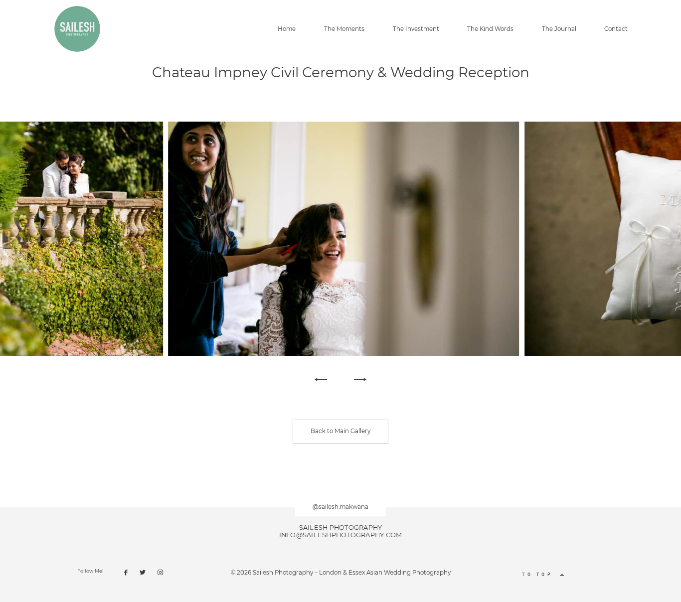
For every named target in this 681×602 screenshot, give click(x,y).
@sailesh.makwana (340, 506)
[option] (341, 239)
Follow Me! (90, 571)
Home (287, 29)
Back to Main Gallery (340, 431)
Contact (616, 29)
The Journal (559, 29)
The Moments (344, 29)
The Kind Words (490, 29)
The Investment (416, 29)
